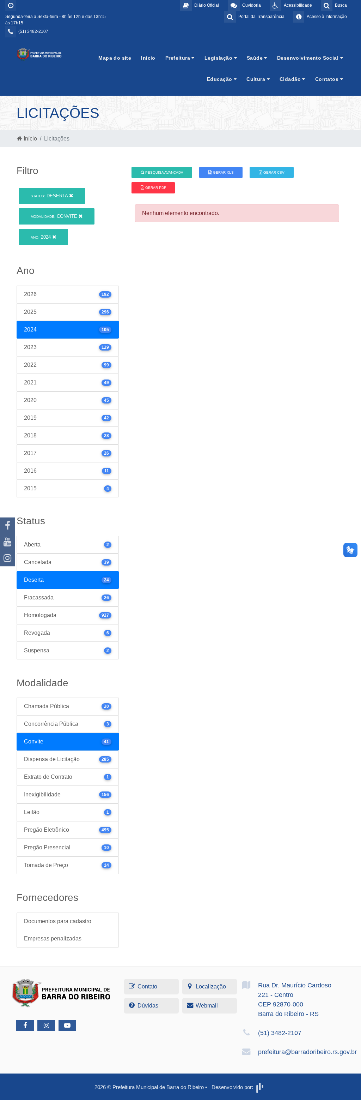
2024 (41, 237)
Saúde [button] (255, 58)
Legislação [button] (219, 58)
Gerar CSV (273, 172)
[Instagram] (7, 558)
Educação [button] (220, 79)
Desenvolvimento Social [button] (308, 58)
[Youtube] (7, 542)
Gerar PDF (155, 188)
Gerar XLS (223, 172)
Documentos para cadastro (57, 921)
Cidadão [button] (291, 79)
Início (148, 58)
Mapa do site (114, 58)
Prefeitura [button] (178, 58)
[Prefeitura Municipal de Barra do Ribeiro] (39, 54)
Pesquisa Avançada (163, 172)
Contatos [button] (327, 79)
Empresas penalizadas (52, 938)
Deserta (50, 195)
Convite (55, 216)
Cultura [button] (256, 79)
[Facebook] (7, 526)
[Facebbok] (25, 1025)
